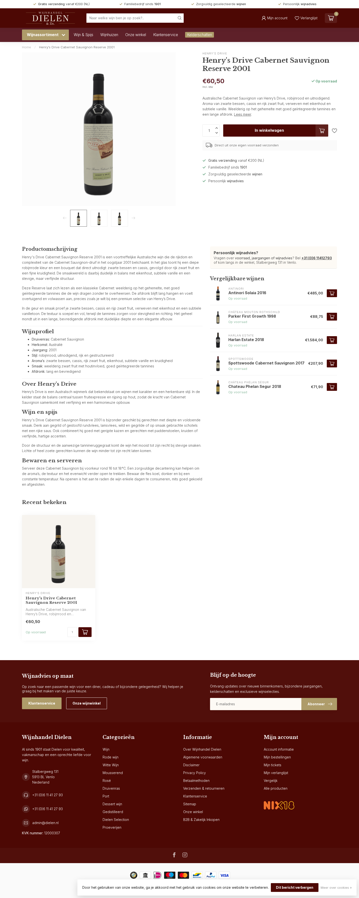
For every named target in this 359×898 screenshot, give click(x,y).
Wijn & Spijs (83, 34)
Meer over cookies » (336, 887)
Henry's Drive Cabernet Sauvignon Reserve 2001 (77, 47)
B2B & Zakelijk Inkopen (201, 819)
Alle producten (275, 788)
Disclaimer (191, 765)
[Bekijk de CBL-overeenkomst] (279, 801)
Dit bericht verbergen (294, 887)
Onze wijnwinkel (87, 703)
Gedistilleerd (113, 812)
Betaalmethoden (196, 780)
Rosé (107, 780)
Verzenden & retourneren (203, 788)
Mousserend (113, 773)
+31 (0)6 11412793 (316, 258)
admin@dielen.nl (45, 823)
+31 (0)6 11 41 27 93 (47, 795)
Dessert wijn (112, 804)
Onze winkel (135, 34)
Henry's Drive (214, 53)
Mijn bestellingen (277, 757)
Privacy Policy (194, 773)
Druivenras (111, 788)
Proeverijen (112, 827)
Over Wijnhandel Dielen (202, 749)
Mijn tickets (272, 765)
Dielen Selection (116, 819)
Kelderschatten (199, 34)
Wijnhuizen (109, 34)
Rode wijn (110, 757)
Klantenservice (165, 34)
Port (106, 796)
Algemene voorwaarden (202, 757)
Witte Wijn (111, 765)
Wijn (106, 749)
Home (26, 47)
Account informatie (279, 749)
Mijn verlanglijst (276, 773)
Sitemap (189, 804)
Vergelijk (270, 780)
